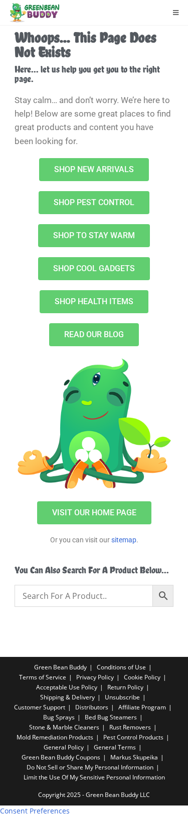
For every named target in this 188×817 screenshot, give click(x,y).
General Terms (115, 747)
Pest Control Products (133, 737)
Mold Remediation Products (55, 737)
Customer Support (39, 707)
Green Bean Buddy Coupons (61, 757)
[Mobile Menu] (176, 12)
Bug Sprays (59, 717)
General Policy (64, 747)
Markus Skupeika (134, 757)
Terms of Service (42, 677)
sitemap (123, 540)
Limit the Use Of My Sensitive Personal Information (94, 777)
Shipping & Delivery (67, 697)
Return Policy (125, 687)
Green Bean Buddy (60, 667)
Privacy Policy (95, 677)
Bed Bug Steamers (111, 717)
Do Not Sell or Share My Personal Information (90, 767)
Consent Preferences (35, 810)
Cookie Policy (142, 677)
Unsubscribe (122, 697)
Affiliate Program (142, 707)
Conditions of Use (121, 667)
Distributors (91, 707)
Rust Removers (130, 727)
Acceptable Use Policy (66, 687)
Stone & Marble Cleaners (64, 727)
